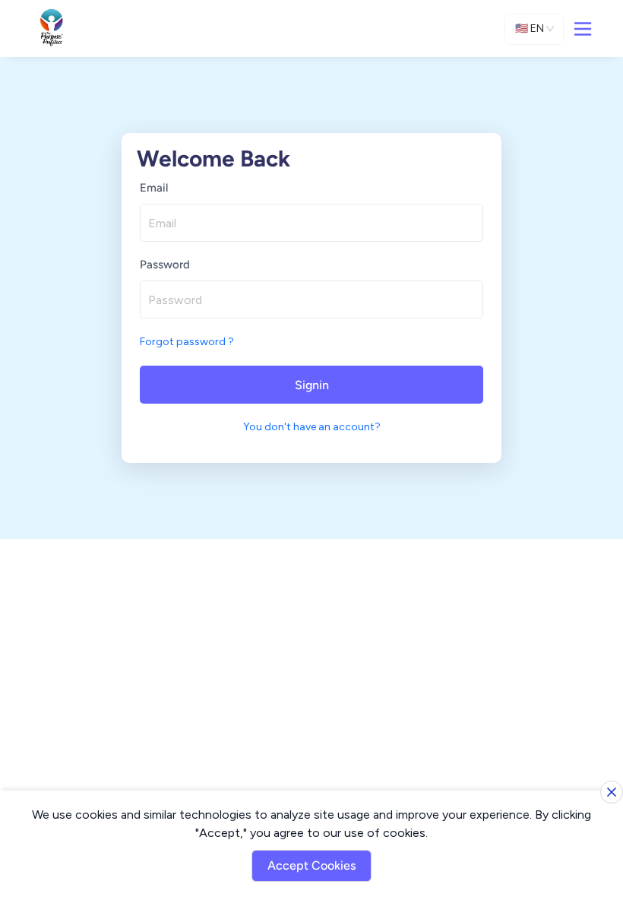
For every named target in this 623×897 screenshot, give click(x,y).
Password (165, 264)
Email (154, 188)
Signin (312, 385)
